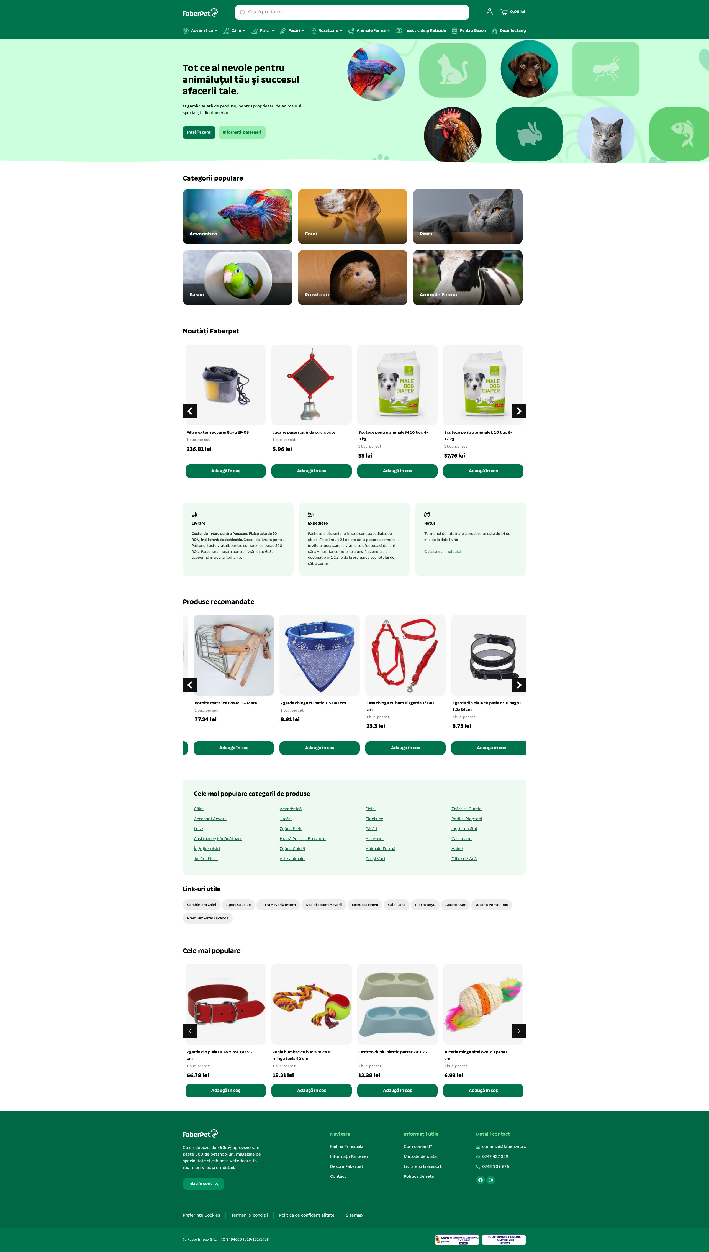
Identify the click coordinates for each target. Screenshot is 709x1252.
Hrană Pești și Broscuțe (303, 839)
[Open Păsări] (303, 30)
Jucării (286, 819)
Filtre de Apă (464, 859)
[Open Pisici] (272, 30)
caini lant (396, 905)
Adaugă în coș (225, 471)
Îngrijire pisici (207, 849)
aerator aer (455, 905)
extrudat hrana (365, 905)
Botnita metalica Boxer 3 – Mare (218, 703)
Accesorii (375, 839)
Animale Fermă (380, 849)
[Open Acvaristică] (216, 30)
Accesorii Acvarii (210, 819)
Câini (199, 809)
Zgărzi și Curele (466, 809)
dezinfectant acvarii (324, 905)
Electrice (374, 819)
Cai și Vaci (375, 859)
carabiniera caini (201, 905)
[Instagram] (490, 1180)
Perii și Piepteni (466, 819)
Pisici (371, 809)
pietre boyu (425, 905)
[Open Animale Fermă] (388, 30)
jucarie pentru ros (492, 905)
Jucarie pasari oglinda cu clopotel (304, 432)
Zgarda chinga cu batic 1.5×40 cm (305, 703)
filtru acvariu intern (278, 905)
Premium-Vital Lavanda (207, 918)
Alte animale (292, 859)
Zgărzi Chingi (292, 849)
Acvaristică (291, 809)
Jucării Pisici (206, 859)
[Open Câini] (244, 30)
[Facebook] (480, 1180)
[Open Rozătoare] (341, 30)
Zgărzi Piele (291, 829)
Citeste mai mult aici (442, 552)
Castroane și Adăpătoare (218, 839)
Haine (457, 849)
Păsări (371, 829)
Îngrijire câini (464, 829)
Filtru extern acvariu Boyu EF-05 (218, 432)
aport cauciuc (238, 905)
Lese (198, 829)
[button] (519, 411)
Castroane (461, 839)
